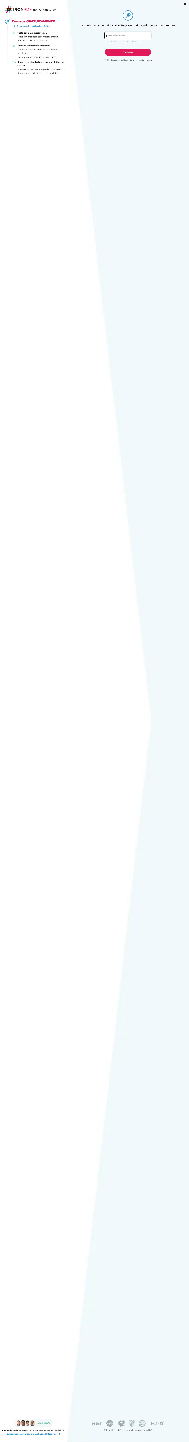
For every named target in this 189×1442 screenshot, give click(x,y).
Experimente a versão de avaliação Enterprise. (32, 1434)
